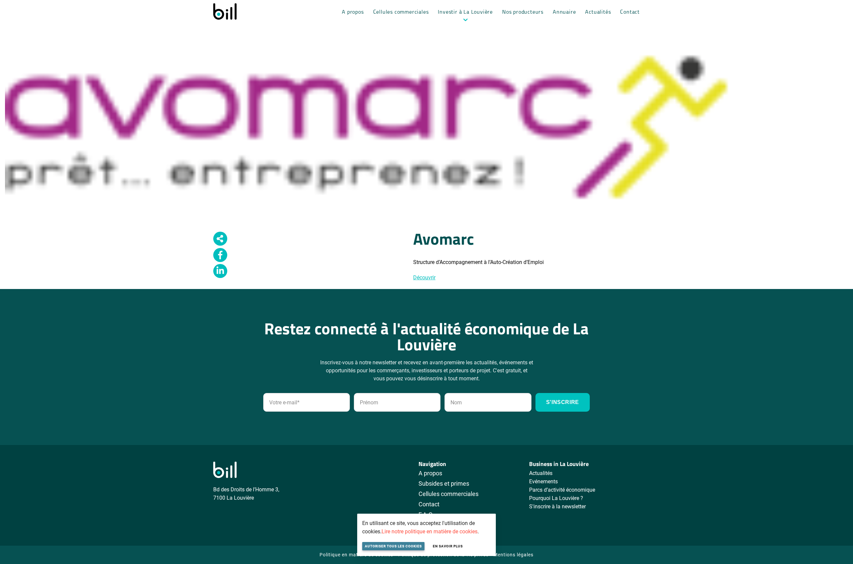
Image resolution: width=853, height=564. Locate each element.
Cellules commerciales (401, 12)
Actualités (598, 12)
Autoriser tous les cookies (393, 546)
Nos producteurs (522, 12)
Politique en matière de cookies (356, 554)
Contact (630, 12)
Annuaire (564, 12)
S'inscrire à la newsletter (557, 506)
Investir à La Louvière (465, 12)
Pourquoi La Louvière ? (556, 497)
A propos (353, 12)
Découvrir (424, 277)
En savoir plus (448, 546)
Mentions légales (513, 554)
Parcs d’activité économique (562, 489)
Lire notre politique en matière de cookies (429, 531)
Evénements (543, 481)
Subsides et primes (444, 483)
